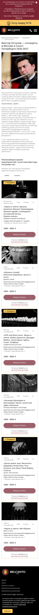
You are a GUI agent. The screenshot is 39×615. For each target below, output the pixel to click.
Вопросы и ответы (8, 585)
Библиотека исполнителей (11, 591)
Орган (4, 583)
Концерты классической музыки (10, 30)
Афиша (4, 580)
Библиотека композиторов (11, 588)
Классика (17, 175)
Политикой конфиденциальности (14, 605)
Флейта (7, 175)
